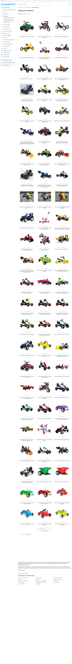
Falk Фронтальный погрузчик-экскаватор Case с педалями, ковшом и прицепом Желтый (27, 271)
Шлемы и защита (7, 22)
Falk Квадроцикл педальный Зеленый (26, 36)
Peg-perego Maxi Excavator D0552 (61, 249)
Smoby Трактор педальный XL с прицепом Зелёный (44, 164)
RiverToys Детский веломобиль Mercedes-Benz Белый (27, 482)
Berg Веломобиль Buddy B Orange (62, 57)
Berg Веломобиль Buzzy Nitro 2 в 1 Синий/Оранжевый (44, 58)
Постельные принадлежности (9, 9)
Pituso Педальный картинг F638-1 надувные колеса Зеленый (62, 314)
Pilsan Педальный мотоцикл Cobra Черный (44, 37)
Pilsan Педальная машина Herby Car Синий (27, 524)
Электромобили (39, 577)
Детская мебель (6, 7)
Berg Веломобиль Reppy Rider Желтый (62, 120)
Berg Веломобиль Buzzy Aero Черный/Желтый (44, 100)
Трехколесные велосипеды (9, 17)
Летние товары (6, 56)
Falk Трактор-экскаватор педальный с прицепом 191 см (62, 79)
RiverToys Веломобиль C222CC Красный (62, 439)
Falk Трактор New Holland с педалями (26, 228)
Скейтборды (38, 583)
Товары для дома (6, 54)
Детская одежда (6, 24)
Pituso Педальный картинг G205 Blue (61, 334)
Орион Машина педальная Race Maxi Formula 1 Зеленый (27, 503)
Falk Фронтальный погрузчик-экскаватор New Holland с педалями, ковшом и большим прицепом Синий (27, 142)
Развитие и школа (6, 52)
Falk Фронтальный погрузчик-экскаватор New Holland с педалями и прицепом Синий (44, 186)
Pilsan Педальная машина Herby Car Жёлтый (44, 356)
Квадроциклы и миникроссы (41, 580)
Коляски (5, 11)
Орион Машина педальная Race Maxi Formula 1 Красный (44, 503)
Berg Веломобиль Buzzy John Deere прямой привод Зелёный (62, 100)
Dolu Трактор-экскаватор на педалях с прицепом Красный (27, 398)
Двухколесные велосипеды (9, 20)
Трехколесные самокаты (8, 19)
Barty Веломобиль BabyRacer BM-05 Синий (27, 207)
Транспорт (5, 16)
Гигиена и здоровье (7, 35)
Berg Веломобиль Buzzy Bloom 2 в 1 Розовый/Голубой (45, 228)
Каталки (37, 579)
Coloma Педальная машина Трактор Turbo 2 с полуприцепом (62, 293)
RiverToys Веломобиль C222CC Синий (26, 355)
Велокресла (56, 580)
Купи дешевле (6, 65)
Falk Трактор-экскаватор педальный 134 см (62, 461)
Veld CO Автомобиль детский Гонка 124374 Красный (44, 377)
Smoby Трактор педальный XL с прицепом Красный (27, 250)
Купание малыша (6, 41)
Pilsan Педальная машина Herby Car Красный (44, 524)
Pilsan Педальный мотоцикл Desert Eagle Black (45, 398)
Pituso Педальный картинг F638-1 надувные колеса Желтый (27, 314)
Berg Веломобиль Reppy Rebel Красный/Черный (27, 293)
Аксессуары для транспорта (41, 582)
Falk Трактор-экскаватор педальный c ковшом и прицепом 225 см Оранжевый (62, 228)
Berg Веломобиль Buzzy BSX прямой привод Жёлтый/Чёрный (62, 271)
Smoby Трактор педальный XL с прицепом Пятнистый (62, 185)
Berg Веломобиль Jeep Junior (26, 78)
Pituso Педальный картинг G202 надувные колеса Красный (44, 335)
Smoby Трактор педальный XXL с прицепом (44, 142)
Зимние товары (6, 33)
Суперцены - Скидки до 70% (9, 62)
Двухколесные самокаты (58, 579)
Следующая (28, 534)
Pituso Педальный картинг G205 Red (44, 418)
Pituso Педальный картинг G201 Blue (61, 397)
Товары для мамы (6, 46)
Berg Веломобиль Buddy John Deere (26, 57)
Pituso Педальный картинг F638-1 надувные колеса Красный (44, 314)
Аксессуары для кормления (8, 39)
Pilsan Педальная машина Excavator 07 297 (27, 461)
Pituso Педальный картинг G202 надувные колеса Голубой (27, 419)
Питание (5, 37)
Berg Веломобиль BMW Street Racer (61, 36)
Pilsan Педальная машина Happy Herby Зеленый (44, 271)
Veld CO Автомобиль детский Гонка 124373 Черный (44, 121)
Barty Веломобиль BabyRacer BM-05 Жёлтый (44, 207)
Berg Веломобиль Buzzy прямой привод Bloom (44, 440)
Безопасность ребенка (8, 43)
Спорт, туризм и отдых (7, 31)
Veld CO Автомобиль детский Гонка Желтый (27, 121)
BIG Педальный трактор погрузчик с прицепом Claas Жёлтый (27, 440)
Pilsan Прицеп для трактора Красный (61, 481)
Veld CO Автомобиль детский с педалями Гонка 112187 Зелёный (62, 142)
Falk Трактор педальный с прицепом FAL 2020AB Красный (62, 164)
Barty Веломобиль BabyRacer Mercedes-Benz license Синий (27, 100)
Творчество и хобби (7, 50)
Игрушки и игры (6, 29)
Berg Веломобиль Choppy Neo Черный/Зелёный (44, 79)
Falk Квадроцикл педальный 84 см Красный (27, 377)
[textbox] (34, 4)
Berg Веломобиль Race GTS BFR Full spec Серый (44, 461)
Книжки (4, 48)
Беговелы (20, 579)
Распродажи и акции (7, 60)
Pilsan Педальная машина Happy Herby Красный (62, 503)
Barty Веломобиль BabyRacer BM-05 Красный (62, 207)
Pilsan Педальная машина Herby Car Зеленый (62, 524)
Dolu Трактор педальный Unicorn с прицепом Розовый (44, 293)
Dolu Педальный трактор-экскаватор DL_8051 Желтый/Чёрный (62, 356)
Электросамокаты (21, 583)
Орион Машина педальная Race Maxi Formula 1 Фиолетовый (62, 419)
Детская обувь (6, 26)
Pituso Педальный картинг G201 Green (26, 334)
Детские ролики (57, 582)
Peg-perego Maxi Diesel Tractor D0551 (61, 376)
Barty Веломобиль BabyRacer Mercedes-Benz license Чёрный (27, 185)
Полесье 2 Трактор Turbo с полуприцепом (44, 250)
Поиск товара (19, 4)
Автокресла (5, 13)
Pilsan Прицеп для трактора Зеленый (44, 481)
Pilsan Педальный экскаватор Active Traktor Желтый (27, 164)
